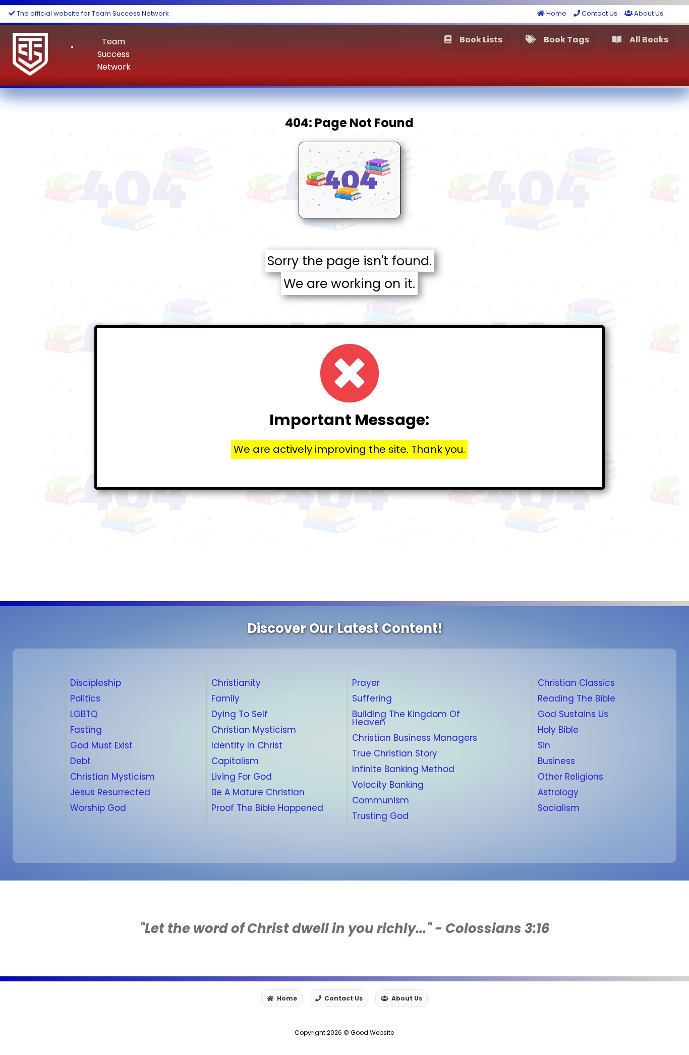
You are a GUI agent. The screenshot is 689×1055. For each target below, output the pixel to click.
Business (556, 761)
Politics (85, 698)
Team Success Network (114, 54)
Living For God (241, 777)
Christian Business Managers (414, 738)
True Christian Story (394, 753)
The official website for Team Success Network (92, 13)
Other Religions (570, 777)
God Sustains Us (573, 714)
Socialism (559, 808)
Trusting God (380, 816)
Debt (80, 761)
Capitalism (235, 761)
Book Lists (479, 39)
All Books (647, 39)
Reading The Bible (576, 698)
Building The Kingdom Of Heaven (406, 718)
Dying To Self (239, 714)
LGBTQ (84, 714)
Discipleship (95, 683)
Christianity (236, 683)
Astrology (558, 792)
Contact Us (598, 13)
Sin (544, 745)
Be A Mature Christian (258, 792)
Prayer (366, 683)
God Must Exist (101, 745)
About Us (648, 13)
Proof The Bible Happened (267, 808)
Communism (380, 800)
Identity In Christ (246, 745)
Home (555, 13)
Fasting (86, 730)
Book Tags (565, 39)
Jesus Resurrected (110, 792)
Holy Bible (558, 730)
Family (225, 698)
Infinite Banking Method (403, 769)
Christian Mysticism (112, 777)
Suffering (372, 698)
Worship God (98, 808)
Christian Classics (576, 683)
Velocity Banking (388, 785)
